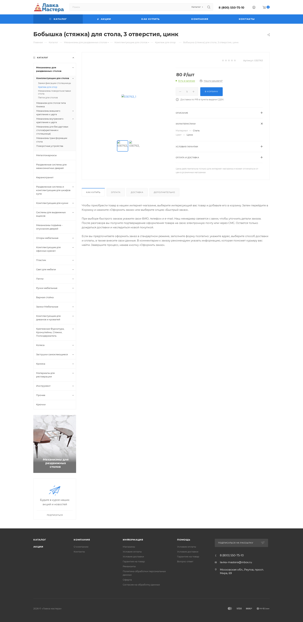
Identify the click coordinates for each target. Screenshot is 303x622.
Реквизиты (129, 566)
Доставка (137, 192)
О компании (81, 546)
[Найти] (208, 7)
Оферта (127, 579)
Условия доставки (133, 556)
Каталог (39, 539)
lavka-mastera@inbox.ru (236, 562)
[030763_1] (128, 96)
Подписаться (55, 515)
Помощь (183, 539)
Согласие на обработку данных (141, 584)
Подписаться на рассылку (236, 543)
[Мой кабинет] (253, 8)
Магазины (129, 546)
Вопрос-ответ (185, 561)
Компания (82, 539)
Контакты (79, 551)
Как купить (93, 192)
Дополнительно (164, 192)
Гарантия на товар (134, 561)
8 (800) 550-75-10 (231, 7)
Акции (38, 546)
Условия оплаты (132, 551)
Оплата (115, 192)
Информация (133, 539)
